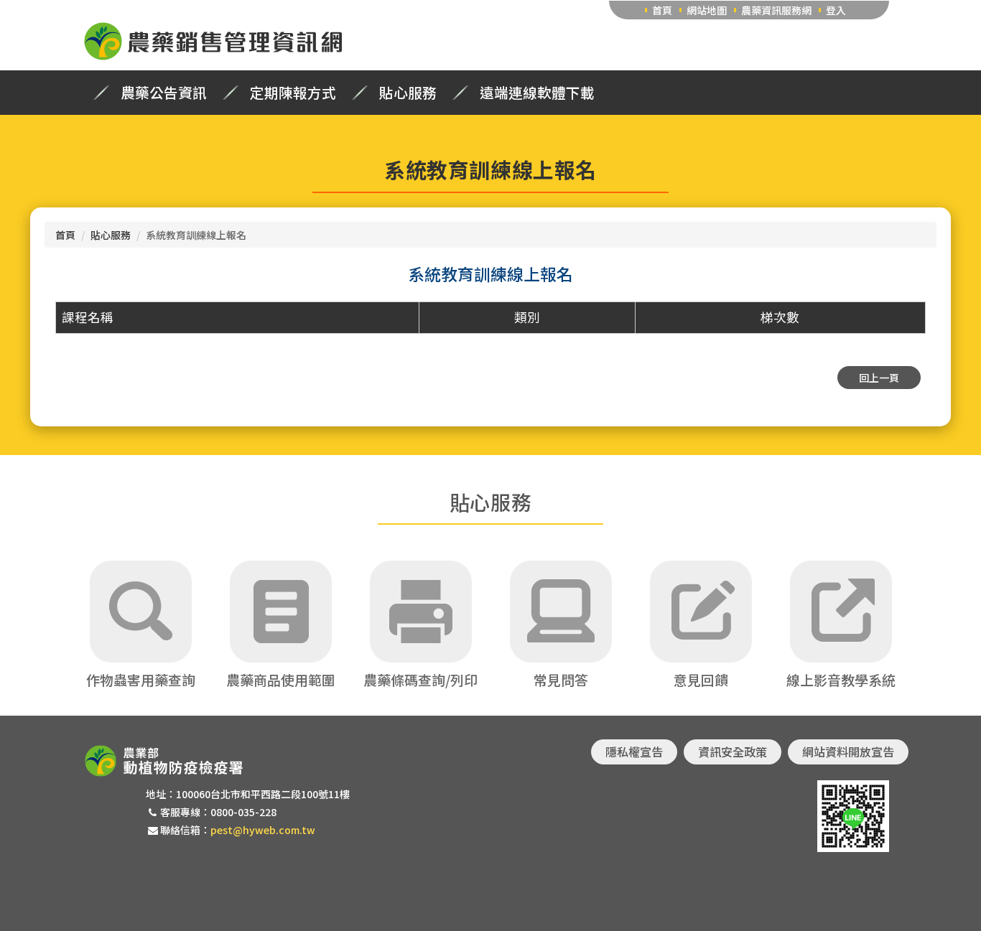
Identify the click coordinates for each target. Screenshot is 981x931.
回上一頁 (879, 377)
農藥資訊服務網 (776, 10)
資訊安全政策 (732, 751)
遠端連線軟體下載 (537, 92)
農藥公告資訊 (164, 92)
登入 (836, 10)
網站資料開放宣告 (848, 751)
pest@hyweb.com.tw (262, 830)
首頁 (662, 10)
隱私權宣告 (634, 751)
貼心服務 (408, 92)
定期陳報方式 (293, 92)
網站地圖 (707, 10)
